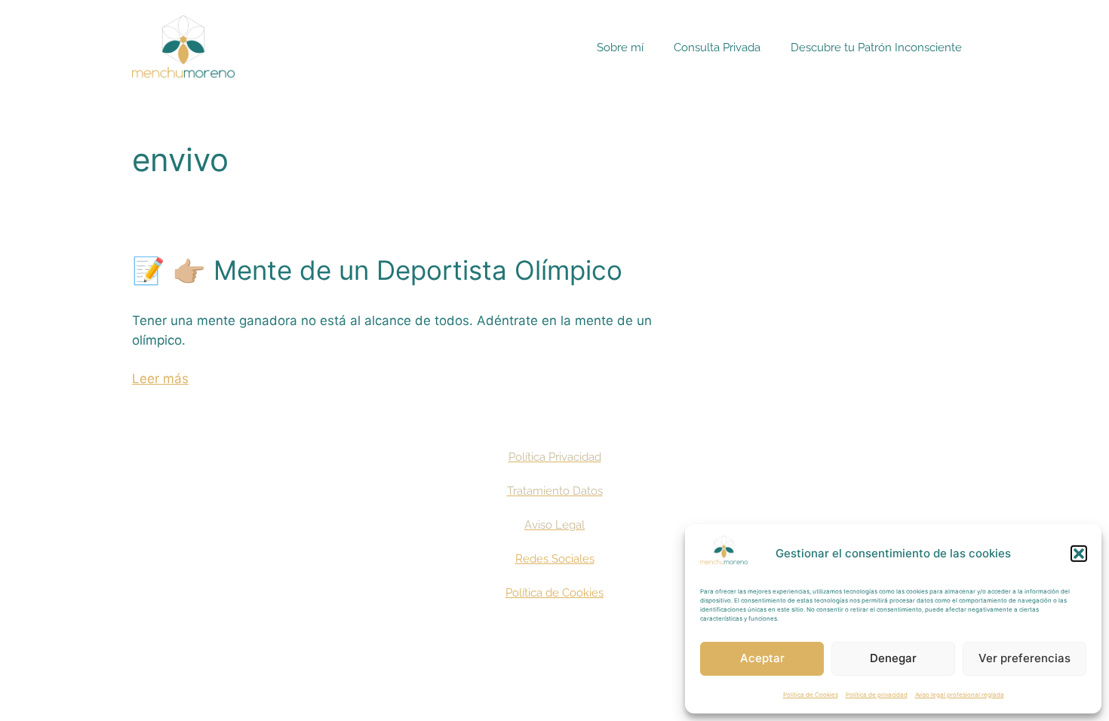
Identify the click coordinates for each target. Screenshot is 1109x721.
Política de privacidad (877, 694)
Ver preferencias (1024, 658)
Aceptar (762, 658)
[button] (1078, 553)
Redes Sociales (554, 559)
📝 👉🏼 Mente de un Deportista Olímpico (377, 270)
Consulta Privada (717, 47)
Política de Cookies (810, 694)
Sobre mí (620, 47)
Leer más (160, 378)
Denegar (893, 658)
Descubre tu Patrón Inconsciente (876, 47)
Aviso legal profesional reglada (959, 694)
